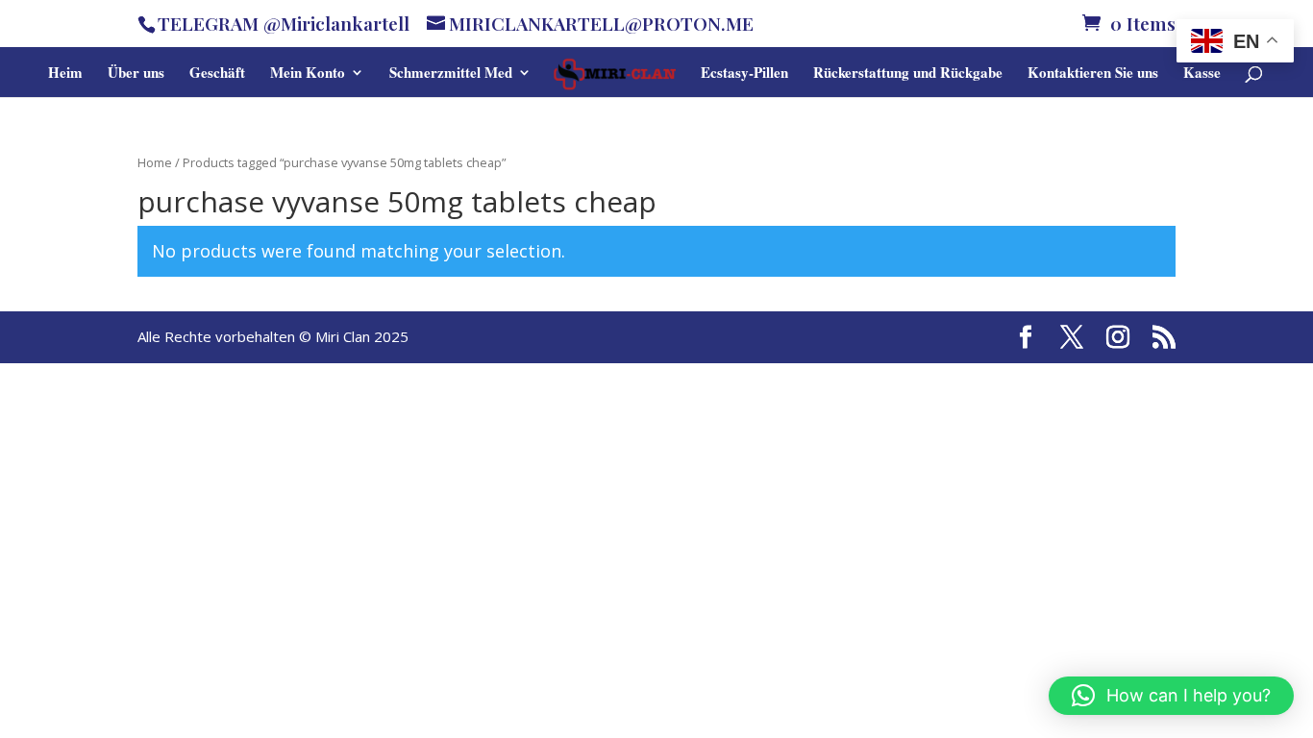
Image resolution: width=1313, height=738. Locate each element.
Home (154, 162)
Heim (65, 74)
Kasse (1202, 74)
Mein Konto (307, 74)
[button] (1171, 695)
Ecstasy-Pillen (744, 74)
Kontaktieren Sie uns (1093, 74)
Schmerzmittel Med (450, 74)
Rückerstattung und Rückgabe (908, 74)
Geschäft (217, 74)
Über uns (136, 74)
